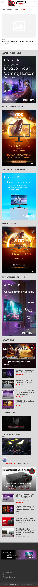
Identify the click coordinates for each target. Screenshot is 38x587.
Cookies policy (7, 573)
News (3, 39)
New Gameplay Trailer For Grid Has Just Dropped (17, 41)
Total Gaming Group (12, 584)
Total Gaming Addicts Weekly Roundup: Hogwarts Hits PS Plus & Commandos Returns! (25, 531)
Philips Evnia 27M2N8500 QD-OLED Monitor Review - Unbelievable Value (25, 392)
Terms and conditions (10, 577)
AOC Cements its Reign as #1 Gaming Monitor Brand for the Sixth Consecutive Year (25, 508)
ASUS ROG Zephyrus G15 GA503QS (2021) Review (25, 381)
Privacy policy (7, 575)
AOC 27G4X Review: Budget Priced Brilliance (25, 402)
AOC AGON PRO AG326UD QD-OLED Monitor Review (25, 371)
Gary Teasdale (23, 464)
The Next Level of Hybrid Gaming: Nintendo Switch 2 (25, 519)
